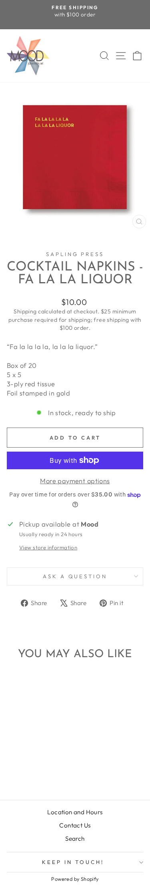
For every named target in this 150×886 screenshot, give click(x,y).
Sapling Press (75, 254)
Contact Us (74, 825)
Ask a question (75, 576)
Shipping (25, 311)
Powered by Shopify (74, 879)
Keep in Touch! (73, 862)
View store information (48, 547)
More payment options (75, 480)
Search (74, 838)
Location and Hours (74, 812)
